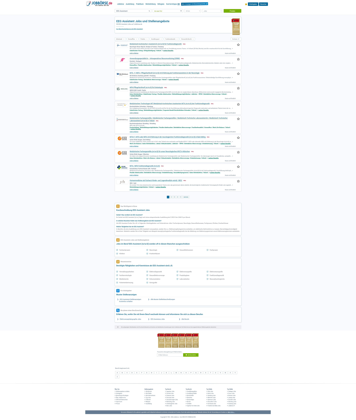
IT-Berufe (148, 399)
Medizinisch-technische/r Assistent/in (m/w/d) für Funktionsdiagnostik (156, 44)
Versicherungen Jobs (172, 399)
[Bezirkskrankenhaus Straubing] (122, 119)
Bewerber (263, 4)
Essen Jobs (231, 393)
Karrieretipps (190, 399)
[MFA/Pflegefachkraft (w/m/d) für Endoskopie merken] (238, 88)
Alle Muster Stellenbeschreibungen (163, 299)
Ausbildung (130, 4)
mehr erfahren (134, 53)
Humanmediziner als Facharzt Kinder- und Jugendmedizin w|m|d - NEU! (156, 180)
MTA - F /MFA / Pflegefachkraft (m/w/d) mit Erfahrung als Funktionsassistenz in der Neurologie (165, 73)
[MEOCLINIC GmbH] (122, 89)
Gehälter (189, 403)
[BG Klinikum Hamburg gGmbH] (122, 74)
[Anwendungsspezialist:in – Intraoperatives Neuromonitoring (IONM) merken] (238, 59)
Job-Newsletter (192, 355)
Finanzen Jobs (170, 395)
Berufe (189, 401)
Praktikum (140, 4)
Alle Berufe (185, 319)
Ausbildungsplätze (192, 391)
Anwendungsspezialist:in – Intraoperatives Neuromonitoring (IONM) (155, 58)
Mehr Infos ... (231, 412)
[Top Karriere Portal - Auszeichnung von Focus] (178, 340)
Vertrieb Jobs (170, 393)
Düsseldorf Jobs (212, 401)
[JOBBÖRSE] (99, 4)
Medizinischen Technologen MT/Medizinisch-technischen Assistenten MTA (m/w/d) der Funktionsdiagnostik (170, 104)
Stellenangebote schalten (122, 391)
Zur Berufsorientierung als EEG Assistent (129, 29)
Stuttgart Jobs (232, 391)
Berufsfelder (190, 395)
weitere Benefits (168, 50)
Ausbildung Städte (192, 393)
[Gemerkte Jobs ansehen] (246, 4)
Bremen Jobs (231, 395)
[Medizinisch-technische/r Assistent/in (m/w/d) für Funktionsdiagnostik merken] (238, 44)
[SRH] (122, 182)
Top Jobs (148, 397)
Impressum (119, 401)
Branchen (189, 397)
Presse (118, 403)
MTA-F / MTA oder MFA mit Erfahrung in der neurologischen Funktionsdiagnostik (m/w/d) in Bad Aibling (168, 137)
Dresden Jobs (232, 399)
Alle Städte (148, 393)
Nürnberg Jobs (232, 401)
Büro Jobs (169, 406)
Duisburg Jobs (232, 403)
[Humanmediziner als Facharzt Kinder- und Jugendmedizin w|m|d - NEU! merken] (238, 181)
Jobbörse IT (231, 406)
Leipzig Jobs (231, 397)
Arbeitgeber (253, 4)
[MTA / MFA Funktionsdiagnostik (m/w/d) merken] (238, 166)
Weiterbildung (150, 4)
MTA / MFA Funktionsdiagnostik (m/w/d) (145, 166)
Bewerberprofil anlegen (122, 395)
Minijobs (148, 401)
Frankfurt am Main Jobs (214, 406)
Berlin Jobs (211, 393)
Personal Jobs (170, 397)
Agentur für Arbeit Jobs (193, 406)
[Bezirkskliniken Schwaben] (122, 105)
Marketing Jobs (170, 401)
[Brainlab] (122, 60)
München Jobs (212, 397)
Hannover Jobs (212, 399)
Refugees (161, 4)
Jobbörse (120, 4)
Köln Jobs (210, 391)
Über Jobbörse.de (121, 397)
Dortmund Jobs (212, 403)
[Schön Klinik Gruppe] (122, 138)
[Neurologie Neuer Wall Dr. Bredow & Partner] (122, 45)
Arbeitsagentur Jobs (171, 403)
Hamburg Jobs (212, 395)
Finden (232, 11)
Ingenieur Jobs (170, 391)
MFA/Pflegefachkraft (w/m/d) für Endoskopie (146, 87)
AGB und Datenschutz (122, 399)
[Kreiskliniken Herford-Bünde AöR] (122, 167)
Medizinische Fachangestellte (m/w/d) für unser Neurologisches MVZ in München (160, 151)
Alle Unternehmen (150, 395)
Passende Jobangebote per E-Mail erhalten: (169, 352)
